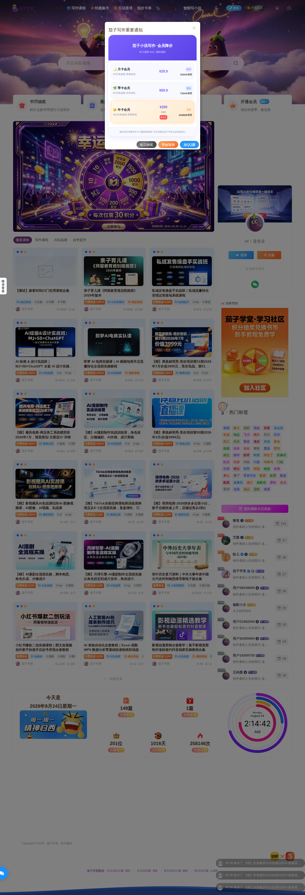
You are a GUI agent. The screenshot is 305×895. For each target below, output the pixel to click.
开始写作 (168, 145)
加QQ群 (189, 145)
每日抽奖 (146, 145)
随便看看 (3, 286)
